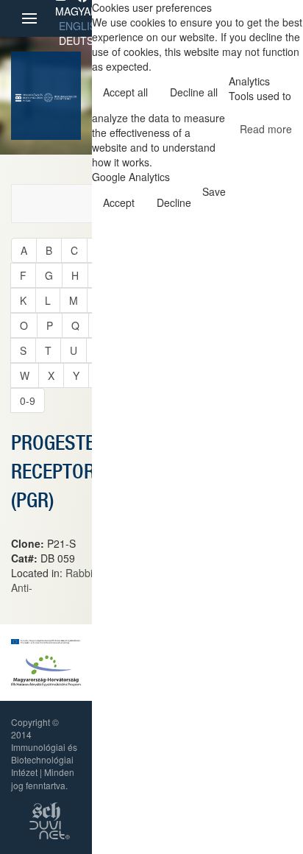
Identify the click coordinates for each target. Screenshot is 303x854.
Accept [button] (119, 202)
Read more (266, 128)
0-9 (27, 400)
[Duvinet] (49, 828)
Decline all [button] (194, 92)
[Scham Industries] (46, 809)
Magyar (76, 11)
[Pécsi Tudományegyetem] (60, 95)
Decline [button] (174, 202)
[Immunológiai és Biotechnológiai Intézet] (29, 95)
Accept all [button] (125, 92)
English (81, 25)
